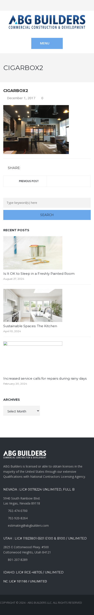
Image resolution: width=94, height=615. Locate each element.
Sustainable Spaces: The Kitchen (30, 326)
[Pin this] (43, 168)
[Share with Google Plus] (37, 168)
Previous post (29, 181)
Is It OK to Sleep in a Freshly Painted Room (39, 273)
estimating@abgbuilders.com (28, 525)
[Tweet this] (31, 168)
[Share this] (24, 168)
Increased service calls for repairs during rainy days (45, 378)
